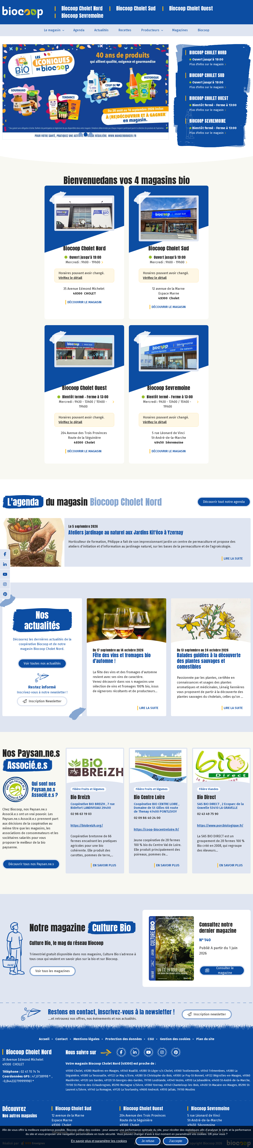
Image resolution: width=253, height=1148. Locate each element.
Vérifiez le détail (70, 278)
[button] (5, 92)
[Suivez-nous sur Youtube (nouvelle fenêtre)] (5, 574)
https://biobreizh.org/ (87, 825)
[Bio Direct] (221, 767)
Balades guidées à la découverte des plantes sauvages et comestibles (209, 660)
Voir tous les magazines (52, 971)
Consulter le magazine (225, 970)
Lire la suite (234, 558)
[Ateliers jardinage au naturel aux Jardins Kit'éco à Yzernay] (33, 542)
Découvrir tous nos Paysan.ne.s (31, 864)
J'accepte (175, 1141)
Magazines (180, 30)
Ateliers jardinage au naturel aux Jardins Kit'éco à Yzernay (125, 532)
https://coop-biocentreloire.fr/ (156, 829)
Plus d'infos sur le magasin (206, 64)
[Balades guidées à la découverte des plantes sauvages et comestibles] (211, 621)
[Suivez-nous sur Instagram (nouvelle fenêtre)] (5, 584)
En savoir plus (104, 865)
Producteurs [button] (150, 30)
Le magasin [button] (52, 30)
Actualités (101, 30)
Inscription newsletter (210, 1014)
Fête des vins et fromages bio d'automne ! (122, 658)
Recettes (124, 30)
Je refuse (148, 1141)
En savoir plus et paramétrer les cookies (99, 1141)
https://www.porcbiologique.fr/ (220, 825)
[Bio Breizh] (95, 767)
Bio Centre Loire (149, 797)
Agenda (78, 30)
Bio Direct (206, 797)
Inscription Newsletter (45, 701)
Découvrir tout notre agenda (224, 502)
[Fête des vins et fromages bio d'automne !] (126, 621)
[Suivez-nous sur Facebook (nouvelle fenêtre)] (5, 554)
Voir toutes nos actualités (42, 663)
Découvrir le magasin (85, 302)
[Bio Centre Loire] (158, 767)
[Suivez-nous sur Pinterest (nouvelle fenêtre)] (5, 594)
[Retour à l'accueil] (28, 12)
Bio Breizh (80, 797)
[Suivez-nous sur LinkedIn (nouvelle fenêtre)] (5, 564)
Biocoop (203, 30)
